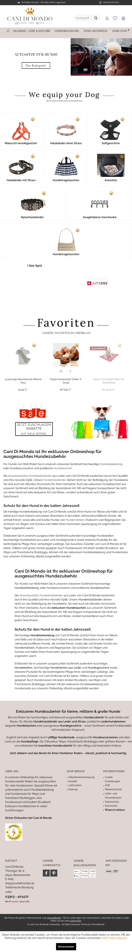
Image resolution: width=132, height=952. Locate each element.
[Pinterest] (53, 873)
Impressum (111, 805)
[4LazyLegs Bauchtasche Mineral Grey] (23, 355)
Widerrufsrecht (113, 789)
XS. (61, 371)
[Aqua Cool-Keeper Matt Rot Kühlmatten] (109, 355)
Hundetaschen (62, 468)
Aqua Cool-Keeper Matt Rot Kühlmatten (108, 381)
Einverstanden (66, 946)
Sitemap (73, 789)
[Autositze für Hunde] (66, 57)
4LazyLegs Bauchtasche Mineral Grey (23, 381)
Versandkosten (54, 918)
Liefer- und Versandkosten (113, 795)
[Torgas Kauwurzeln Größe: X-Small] (66, 355)
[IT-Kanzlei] (31, 832)
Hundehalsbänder (55, 480)
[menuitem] (123, 18)
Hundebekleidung (111, 464)
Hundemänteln (74, 520)
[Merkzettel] (115, 18)
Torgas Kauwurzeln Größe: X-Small (66, 381)
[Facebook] (46, 873)
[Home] (8, 31)
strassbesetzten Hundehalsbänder (30, 475)
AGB (107, 785)
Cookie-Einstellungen (112, 779)
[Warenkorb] (123, 18)
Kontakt (72, 781)
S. (71, 371)
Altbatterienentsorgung (81, 777)
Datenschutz (112, 801)
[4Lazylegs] (97, 283)
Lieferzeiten (74, 785)
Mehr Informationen (114, 938)
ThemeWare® (97, 924)
